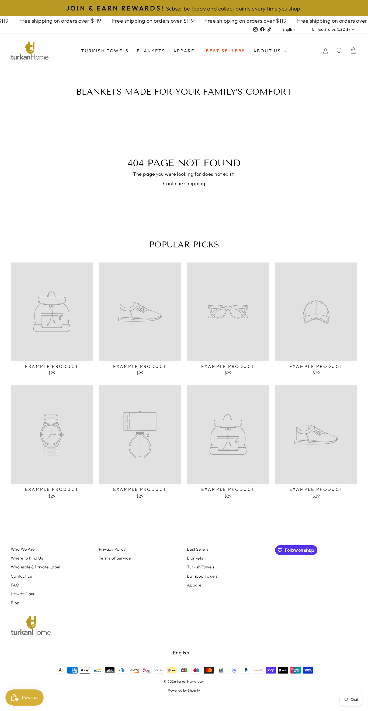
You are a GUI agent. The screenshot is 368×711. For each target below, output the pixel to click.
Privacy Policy (112, 549)
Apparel (185, 50)
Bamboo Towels (202, 576)
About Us (268, 50)
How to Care (23, 593)
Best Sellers (225, 50)
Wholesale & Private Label (35, 567)
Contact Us (21, 576)
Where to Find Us (27, 558)
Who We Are (23, 549)
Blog (15, 602)
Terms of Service (115, 558)
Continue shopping (184, 183)
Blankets (151, 50)
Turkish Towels (105, 50)
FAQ (15, 585)
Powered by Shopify (184, 690)
